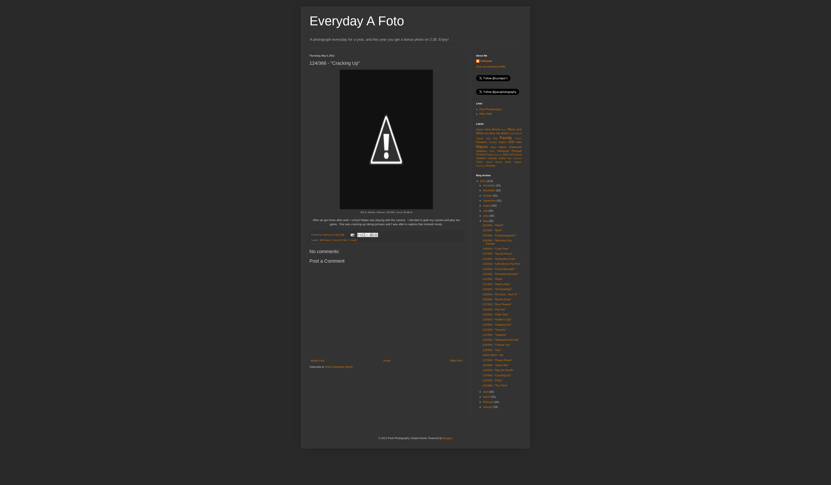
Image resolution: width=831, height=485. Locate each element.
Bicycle (496, 129)
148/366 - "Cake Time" (496, 248)
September (490, 200)
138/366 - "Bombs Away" (497, 299)
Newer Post (317, 360)
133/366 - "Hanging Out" (497, 324)
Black (504, 129)
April (486, 391)
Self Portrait (515, 154)
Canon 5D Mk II (340, 240)
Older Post (456, 360)
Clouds (479, 138)
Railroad (498, 155)
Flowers (481, 142)
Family (353, 240)
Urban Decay (494, 162)
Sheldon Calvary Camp (491, 158)
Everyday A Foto (356, 21)
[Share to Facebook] (372, 235)
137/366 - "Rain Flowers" (497, 304)
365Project (325, 240)
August (487, 205)
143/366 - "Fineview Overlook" (500, 274)
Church (518, 133)
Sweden (517, 158)
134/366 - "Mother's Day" (497, 319)
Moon (493, 147)
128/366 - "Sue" (492, 350)
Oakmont (515, 147)
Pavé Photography (490, 109)
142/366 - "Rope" (493, 279)
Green (502, 142)
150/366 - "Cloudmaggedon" (499, 235)
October (488, 195)
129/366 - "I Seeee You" (497, 344)
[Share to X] (368, 235)
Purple (489, 154)
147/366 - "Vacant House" (498, 253)
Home (387, 360)
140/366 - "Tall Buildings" (497, 289)
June (486, 215)
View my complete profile (491, 66)
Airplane (480, 129)
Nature (503, 147)
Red (505, 154)
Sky (509, 158)
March (487, 396)
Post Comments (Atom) (339, 367)
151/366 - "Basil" (492, 230)
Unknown (486, 61)
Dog (488, 138)
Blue (487, 133)
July (485, 210)
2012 (483, 181)
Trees (479, 161)
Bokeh (505, 133)
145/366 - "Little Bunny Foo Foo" (501, 263)
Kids (519, 142)
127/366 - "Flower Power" (497, 360)
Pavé (492, 151)
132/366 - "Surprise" (494, 329)
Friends (493, 142)
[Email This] (359, 235)
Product (480, 154)
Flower (518, 138)
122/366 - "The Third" (495, 385)
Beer (488, 129)
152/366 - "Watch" (493, 225)
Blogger (447, 438)
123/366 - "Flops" (493, 380)
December (489, 185)
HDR (511, 142)
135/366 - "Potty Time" (496, 314)
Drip (495, 138)
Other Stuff (485, 113)
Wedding (480, 166)
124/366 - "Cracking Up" (497, 375)
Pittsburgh (503, 151)
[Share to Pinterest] (376, 235)
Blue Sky (495, 133)
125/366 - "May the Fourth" (498, 370)
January (488, 407)
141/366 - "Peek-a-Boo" (496, 284)
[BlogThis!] (363, 235)
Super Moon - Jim (493, 355)
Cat (511, 133)
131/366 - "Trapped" (494, 334)
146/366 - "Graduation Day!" (499, 258)
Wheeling (490, 165)
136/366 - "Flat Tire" (494, 309)
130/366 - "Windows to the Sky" (501, 339)
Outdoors (481, 151)
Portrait (517, 151)
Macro (482, 146)
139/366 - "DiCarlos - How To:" (500, 294)
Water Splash (513, 162)
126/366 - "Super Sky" (495, 365)
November (489, 190)
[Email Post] (352, 234)
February (488, 402)
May (486, 221)
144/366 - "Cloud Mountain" (499, 269)
